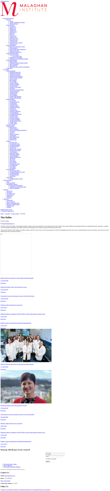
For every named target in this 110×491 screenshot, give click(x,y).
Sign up (48, 461)
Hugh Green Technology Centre (17, 46)
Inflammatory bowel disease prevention (19, 58)
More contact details (5, 480)
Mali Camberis (13, 80)
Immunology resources (12, 184)
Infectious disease (14, 23)
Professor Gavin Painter (15, 87)
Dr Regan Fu (13, 108)
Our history (9, 192)
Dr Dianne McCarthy (15, 164)
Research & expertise (9, 18)
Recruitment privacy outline (16, 178)
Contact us (9, 197)
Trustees (8, 141)
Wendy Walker (13, 138)
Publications (9, 68)
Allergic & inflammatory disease (17, 22)
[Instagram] (19, 489)
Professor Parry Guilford (15, 149)
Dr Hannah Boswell (14, 102)
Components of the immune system (18, 187)
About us (6, 189)
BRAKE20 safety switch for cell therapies (19, 67)
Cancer (11, 21)
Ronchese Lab (13, 36)
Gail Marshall (13, 135)
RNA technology (14, 48)
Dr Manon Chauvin (14, 106)
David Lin (12, 133)
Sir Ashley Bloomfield (15, 145)
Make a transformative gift (13, 203)
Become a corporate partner (13, 204)
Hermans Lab (13, 27)
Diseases (9, 19)
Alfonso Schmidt (14, 92)
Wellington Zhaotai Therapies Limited (19, 62)
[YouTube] (44, 489)
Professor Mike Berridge (15, 96)
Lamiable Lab (13, 30)
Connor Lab (12, 26)
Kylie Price (12, 88)
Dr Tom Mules (13, 81)
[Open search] (1, 211)
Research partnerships (12, 60)
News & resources (8, 180)
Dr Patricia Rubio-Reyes (15, 120)
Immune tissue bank (14, 50)
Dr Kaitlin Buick (14, 104)
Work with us (10, 177)
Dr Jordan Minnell (14, 112)
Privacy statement (8, 465)
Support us (6, 199)
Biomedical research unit (15, 52)
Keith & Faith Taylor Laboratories (18, 49)
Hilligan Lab (13, 29)
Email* (47, 456)
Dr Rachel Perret (14, 85)
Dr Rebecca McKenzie (15, 111)
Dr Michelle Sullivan (14, 154)
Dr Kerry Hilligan (14, 83)
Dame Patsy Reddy (14, 153)
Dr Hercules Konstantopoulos (17, 89)
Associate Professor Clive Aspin (17, 172)
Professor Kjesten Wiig (15, 72)
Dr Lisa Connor (13, 79)
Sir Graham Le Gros (14, 143)
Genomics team (13, 44)
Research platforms (11, 45)
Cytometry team (13, 41)
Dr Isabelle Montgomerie (15, 114)
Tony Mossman (13, 151)
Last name (48, 454)
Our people (6, 69)
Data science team (14, 38)
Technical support (11, 125)
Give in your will (11, 201)
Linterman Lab (13, 31)
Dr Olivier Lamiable (14, 84)
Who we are (9, 191)
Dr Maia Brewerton (14, 146)
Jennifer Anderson (14, 129)
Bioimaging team (14, 40)
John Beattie (12, 158)
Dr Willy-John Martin (15, 170)
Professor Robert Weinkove (16, 77)
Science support (10, 126)
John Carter (12, 160)
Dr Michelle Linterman (15, 73)
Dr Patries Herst (13, 110)
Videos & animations (14, 188)
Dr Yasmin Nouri (14, 115)
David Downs (13, 147)
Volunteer (9, 207)
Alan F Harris (13, 161)
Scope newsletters (11, 182)
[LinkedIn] (32, 489)
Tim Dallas (12, 131)
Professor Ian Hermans (15, 75)
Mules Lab (12, 33)
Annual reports (10, 195)
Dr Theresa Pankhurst (15, 119)
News (8, 181)
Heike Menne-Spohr (14, 137)
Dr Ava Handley (13, 95)
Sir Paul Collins (13, 142)
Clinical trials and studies (12, 53)
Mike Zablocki (13, 127)
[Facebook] (7, 489)
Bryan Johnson (13, 162)
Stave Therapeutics (14, 64)
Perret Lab (12, 34)
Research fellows (11, 99)
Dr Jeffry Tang (13, 122)
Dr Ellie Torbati (13, 123)
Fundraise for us (10, 205)
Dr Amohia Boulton (14, 173)
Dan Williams (13, 168)
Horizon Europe (13, 65)
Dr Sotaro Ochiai (14, 116)
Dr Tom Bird (13, 100)
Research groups (10, 25)
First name (48, 453)
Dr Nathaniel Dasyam (15, 107)
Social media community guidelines (12, 466)
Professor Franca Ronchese (16, 76)
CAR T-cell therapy (14, 54)
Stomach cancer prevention (16, 57)
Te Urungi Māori (11, 169)
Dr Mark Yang (13, 139)
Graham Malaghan (14, 156)
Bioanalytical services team (16, 42)
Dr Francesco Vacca (14, 91)
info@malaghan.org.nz (9, 475)
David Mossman (13, 165)
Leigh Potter (12, 176)
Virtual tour (9, 196)
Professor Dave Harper (15, 150)
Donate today (10, 200)
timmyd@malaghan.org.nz (8, 223)
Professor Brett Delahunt (15, 98)
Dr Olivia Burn (13, 103)
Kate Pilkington (13, 94)
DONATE (3, 209)
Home (2, 213)
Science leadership (11, 71)
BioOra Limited (13, 61)
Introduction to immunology (16, 185)
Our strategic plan (11, 193)
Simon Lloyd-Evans (14, 134)
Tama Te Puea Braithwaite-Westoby (18, 130)
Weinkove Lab (13, 37)
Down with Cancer (17, 56)
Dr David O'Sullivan (14, 118)
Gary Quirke (13, 166)
